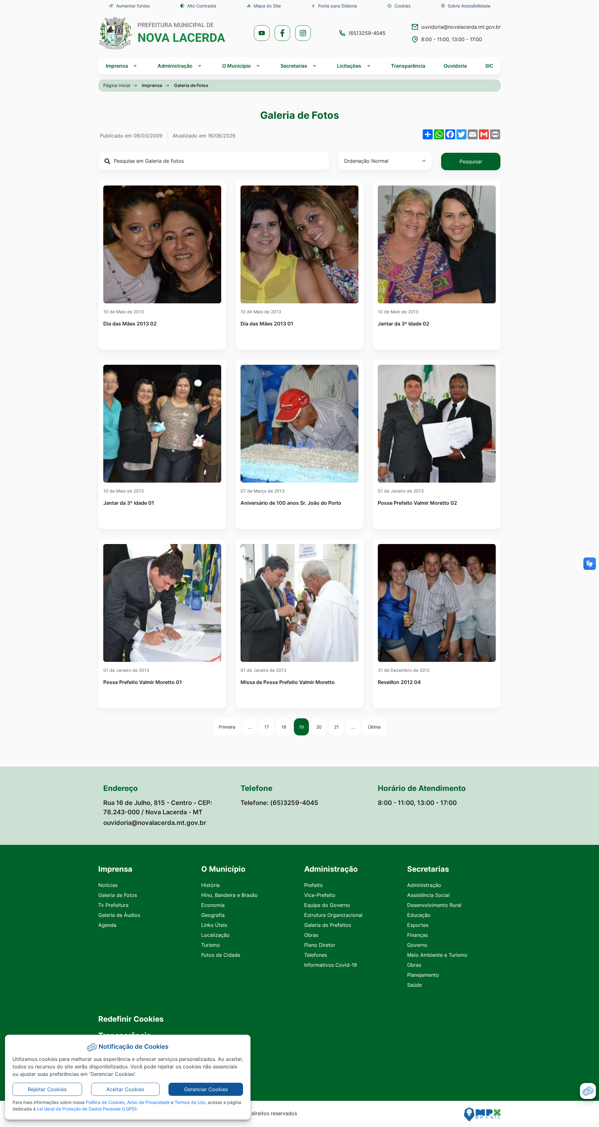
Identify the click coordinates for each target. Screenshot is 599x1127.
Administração (424, 885)
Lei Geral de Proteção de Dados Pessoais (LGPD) (87, 1108)
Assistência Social (428, 895)
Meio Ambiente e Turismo (437, 955)
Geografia (213, 915)
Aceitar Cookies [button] (125, 1089)
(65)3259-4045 (367, 33)
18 (283, 727)
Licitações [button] (349, 66)
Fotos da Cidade (220, 955)
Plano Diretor (319, 945)
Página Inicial (116, 85)
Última (374, 727)
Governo (417, 945)
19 (301, 727)
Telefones (315, 955)
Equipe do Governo (327, 905)
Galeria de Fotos (117, 895)
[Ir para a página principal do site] (162, 33)
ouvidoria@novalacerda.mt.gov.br (461, 27)
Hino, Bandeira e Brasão (229, 895)
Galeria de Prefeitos (327, 925)
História (210, 885)
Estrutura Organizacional (333, 915)
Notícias (108, 885)
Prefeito (313, 885)
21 (336, 727)
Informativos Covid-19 (330, 965)
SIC (489, 66)
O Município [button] (236, 66)
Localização (215, 935)
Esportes (417, 925)
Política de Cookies (105, 1102)
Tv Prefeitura (113, 905)
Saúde (414, 985)
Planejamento (423, 975)
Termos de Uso (190, 1102)
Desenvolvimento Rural (434, 905)
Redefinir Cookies (130, 1019)
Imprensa (152, 85)
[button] (399, 6)
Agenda (107, 925)
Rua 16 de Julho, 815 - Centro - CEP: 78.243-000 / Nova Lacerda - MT (157, 807)
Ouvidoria (455, 66)
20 (319, 727)
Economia (213, 905)
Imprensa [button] (117, 66)
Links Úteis (214, 925)
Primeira (227, 727)
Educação (419, 915)
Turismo (210, 945)
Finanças (417, 935)
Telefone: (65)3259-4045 (279, 803)
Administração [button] (175, 66)
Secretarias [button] (293, 66)
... (250, 727)
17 (266, 727)
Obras (311, 935)
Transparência (408, 66)
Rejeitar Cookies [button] (47, 1089)
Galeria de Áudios (119, 915)
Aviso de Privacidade (148, 1102)
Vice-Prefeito (319, 895)
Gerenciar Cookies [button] (206, 1089)
